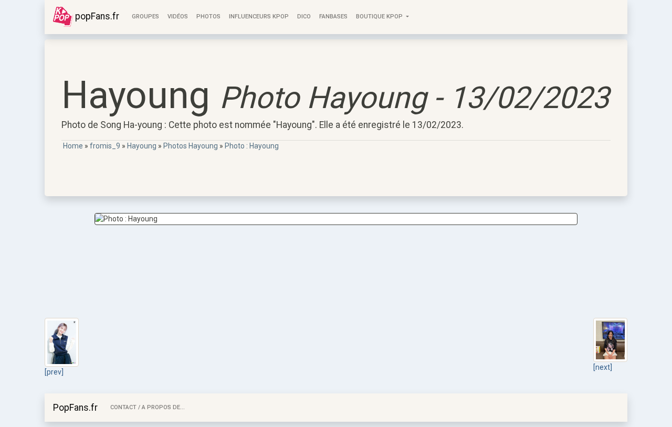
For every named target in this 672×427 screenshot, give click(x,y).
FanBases (333, 16)
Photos (208, 16)
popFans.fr (96, 16)
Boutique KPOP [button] (380, 16)
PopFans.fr (75, 407)
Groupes (145, 16)
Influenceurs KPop (259, 16)
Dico (304, 16)
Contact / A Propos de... (147, 407)
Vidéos (177, 16)
